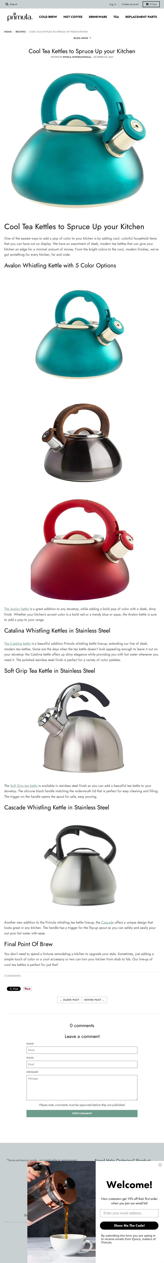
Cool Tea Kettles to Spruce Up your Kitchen (82, 51)
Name (30, 1043)
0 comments (12, 976)
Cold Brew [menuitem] (48, 17)
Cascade (107, 922)
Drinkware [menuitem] (98, 17)
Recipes (21, 31)
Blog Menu (81, 38)
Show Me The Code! (129, 1225)
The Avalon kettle (16, 608)
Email (30, 1057)
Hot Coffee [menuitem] (72, 17)
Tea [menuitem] (116, 17)
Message (32, 1072)
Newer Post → (94, 1000)
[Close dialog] (160, 1165)
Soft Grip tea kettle (23, 785)
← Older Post (69, 1000)
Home (8, 31)
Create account (130, 4)
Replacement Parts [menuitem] (141, 17)
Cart (153, 4)
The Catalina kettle (17, 643)
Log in (112, 4)
